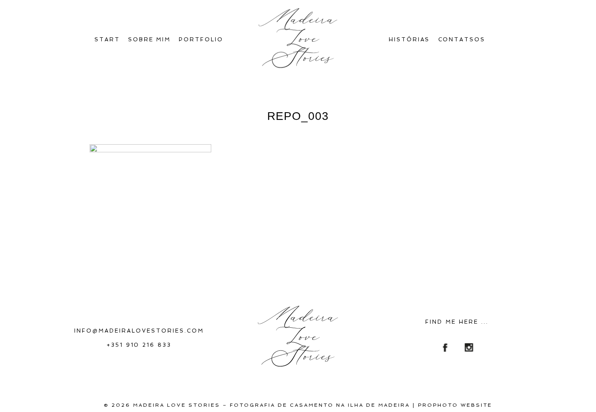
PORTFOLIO (201, 39)
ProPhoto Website (455, 405)
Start (107, 39)
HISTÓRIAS (409, 39)
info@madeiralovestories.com (139, 331)
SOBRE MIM (149, 39)
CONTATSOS (462, 39)
